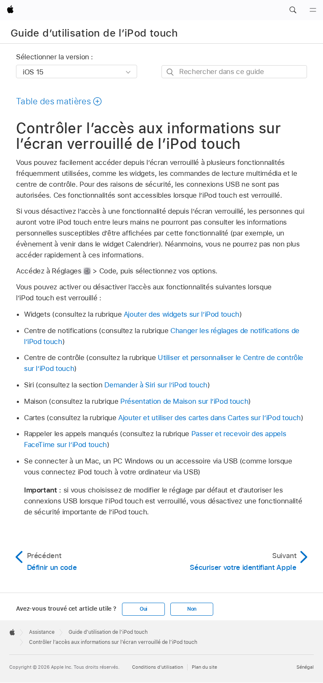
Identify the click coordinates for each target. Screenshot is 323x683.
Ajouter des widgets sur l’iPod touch (181, 314)
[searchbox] (234, 71)
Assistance (42, 632)
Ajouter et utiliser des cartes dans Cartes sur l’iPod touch (209, 417)
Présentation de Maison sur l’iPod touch (184, 401)
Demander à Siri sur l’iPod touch (155, 385)
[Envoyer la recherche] (170, 72)
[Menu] (313, 10)
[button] (293, 10)
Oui (143, 609)
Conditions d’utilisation (157, 667)
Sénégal (305, 667)
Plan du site (204, 667)
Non (191, 609)
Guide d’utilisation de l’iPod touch (94, 33)
